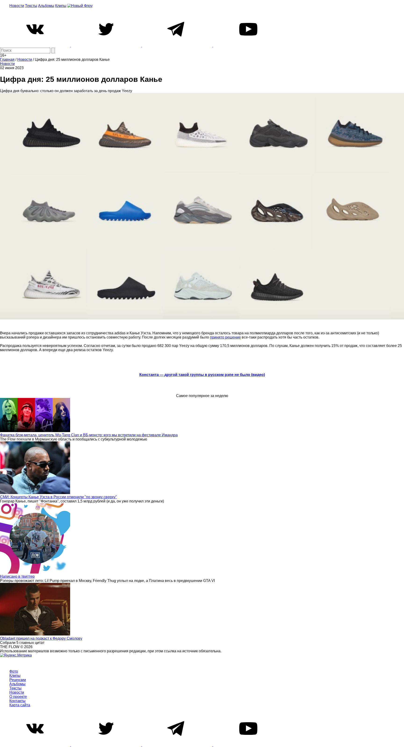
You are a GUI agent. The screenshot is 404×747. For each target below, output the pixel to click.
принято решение (225, 337)
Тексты (31, 6)
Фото (13, 671)
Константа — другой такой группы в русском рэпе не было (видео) (202, 375)
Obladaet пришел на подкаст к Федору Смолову (41, 638)
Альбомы (46, 6)
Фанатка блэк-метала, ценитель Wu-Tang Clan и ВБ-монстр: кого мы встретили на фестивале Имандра (89, 435)
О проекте (18, 697)
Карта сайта (19, 705)
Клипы (60, 6)
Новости (16, 6)
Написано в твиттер (17, 576)
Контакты (17, 701)
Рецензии (17, 680)
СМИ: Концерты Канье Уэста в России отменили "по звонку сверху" (58, 497)
